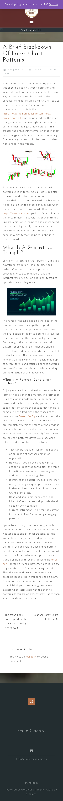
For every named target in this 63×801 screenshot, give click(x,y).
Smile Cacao (30, 730)
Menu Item (31, 782)
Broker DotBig (27, 416)
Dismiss (53, 4)
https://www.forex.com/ (17, 213)
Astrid (49, 789)
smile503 (36, 69)
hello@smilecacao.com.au (31, 759)
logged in (31, 656)
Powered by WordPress (20, 789)
